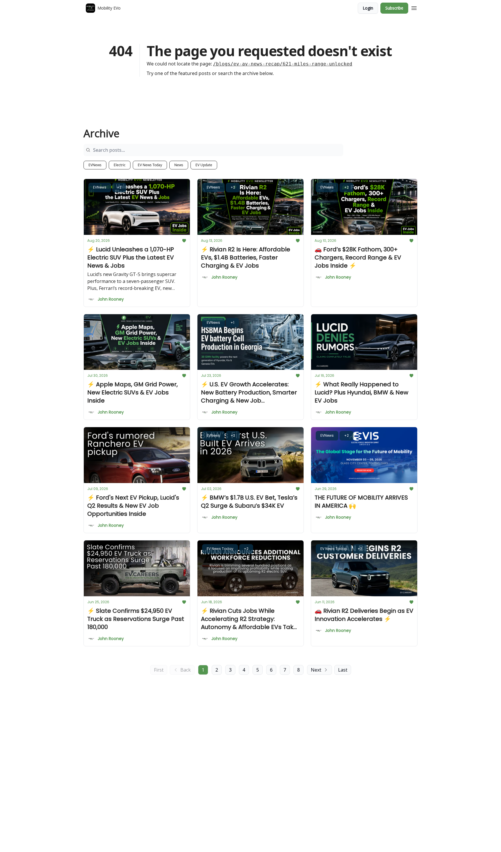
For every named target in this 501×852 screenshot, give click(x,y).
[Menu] (414, 7)
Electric (120, 164)
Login (368, 8)
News (178, 164)
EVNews (94, 164)
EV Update (203, 164)
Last (342, 670)
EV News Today (150, 164)
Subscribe (394, 8)
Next (316, 670)
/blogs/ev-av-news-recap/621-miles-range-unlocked (282, 64)
